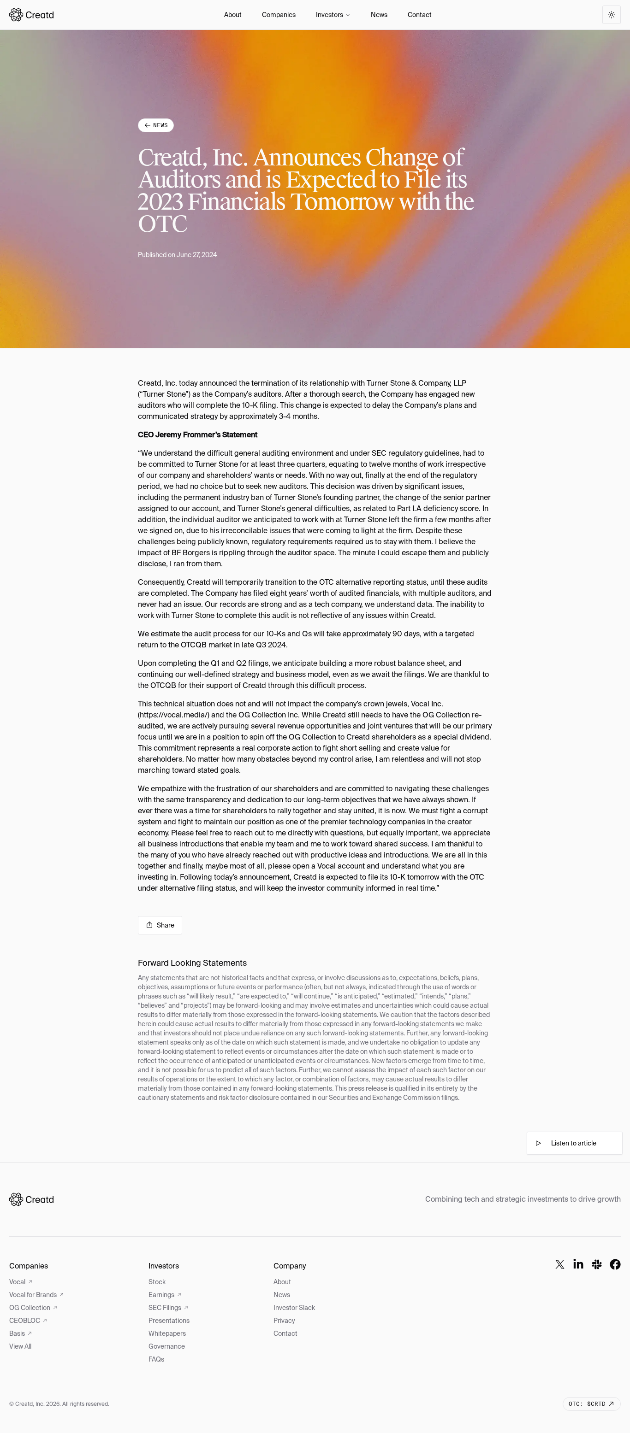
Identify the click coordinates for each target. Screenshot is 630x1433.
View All (20, 1346)
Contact (420, 15)
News (379, 15)
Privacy (284, 1320)
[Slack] (596, 1264)
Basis (17, 1333)
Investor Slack (294, 1308)
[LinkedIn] (578, 1264)
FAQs (156, 1359)
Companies (279, 15)
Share (165, 925)
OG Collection (29, 1308)
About (233, 15)
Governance (167, 1346)
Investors (329, 15)
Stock (157, 1282)
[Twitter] (559, 1264)
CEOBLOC (24, 1320)
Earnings (161, 1295)
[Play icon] (538, 1143)
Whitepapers (167, 1333)
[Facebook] (615, 1264)
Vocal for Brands (33, 1295)
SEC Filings (165, 1308)
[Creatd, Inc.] (31, 1199)
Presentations (169, 1320)
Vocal (17, 1282)
